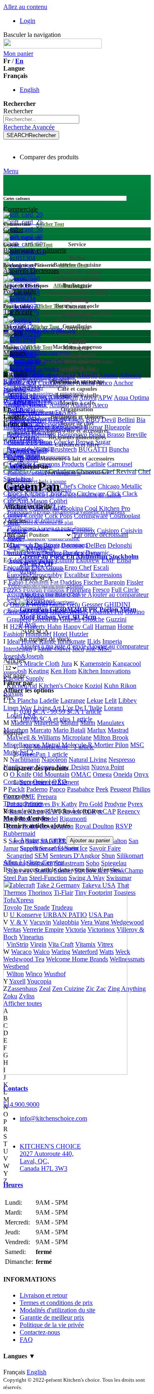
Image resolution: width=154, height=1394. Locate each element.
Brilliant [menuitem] (13, 441)
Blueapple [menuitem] (117, 427)
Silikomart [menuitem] (130, 855)
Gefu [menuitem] (73, 604)
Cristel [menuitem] (36, 530)
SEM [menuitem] (41, 855)
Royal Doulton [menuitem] (94, 826)
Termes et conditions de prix (56, 1302)
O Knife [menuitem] (20, 774)
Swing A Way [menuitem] (87, 877)
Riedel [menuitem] (49, 818)
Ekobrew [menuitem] (88, 560)
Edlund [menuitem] (64, 560)
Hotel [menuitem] (60, 634)
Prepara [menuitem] (47, 796)
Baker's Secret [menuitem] (27, 419)
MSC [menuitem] (137, 744)
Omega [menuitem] (102, 774)
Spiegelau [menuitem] (113, 863)
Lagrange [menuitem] (72, 700)
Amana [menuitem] (85, 382)
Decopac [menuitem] (72, 545)
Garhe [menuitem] (57, 604)
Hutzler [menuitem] (78, 634)
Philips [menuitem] (141, 789)
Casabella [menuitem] (15, 471)
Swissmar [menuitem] (118, 877)
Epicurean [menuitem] (16, 567)
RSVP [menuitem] (123, 826)
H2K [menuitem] (16, 626)
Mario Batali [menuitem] (69, 730)
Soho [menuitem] (92, 863)
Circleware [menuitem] (91, 493)
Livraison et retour (43, 1295)
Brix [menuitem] (31, 441)
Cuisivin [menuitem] (132, 530)
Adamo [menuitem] (108, 375)
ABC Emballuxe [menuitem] (54, 375)
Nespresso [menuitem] (121, 759)
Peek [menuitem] (102, 789)
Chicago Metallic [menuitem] (120, 486)
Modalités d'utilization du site (57, 1310)
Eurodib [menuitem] (17, 574)
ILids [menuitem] (94, 641)
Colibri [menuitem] (58, 501)
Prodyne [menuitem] (115, 803)
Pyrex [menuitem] (135, 803)
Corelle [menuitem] (33, 515)
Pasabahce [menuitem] (80, 789)
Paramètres (17, 401)
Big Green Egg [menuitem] (43, 427)
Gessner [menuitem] (92, 604)
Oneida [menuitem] (122, 774)
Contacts (15, 1088)
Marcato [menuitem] (40, 730)
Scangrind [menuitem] (20, 855)
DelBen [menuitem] (96, 545)
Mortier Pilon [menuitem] (111, 744)
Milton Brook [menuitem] (111, 737)
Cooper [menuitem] (13, 515)
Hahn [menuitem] (54, 626)
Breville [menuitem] (136, 434)
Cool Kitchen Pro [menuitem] (107, 508)
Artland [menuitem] (59, 404)
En (19, 60)
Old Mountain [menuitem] (51, 774)
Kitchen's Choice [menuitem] (61, 685)
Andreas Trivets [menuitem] (26, 397)
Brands (29, 459)
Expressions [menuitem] (106, 574)
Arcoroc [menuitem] (37, 404)
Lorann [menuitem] (113, 707)
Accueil (30, 451)
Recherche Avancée (29, 127)
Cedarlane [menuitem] (61, 471)
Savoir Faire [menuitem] (105, 848)
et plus (56, 718)
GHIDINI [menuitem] (117, 604)
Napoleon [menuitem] (54, 759)
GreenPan (44, 754)
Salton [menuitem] (118, 840)
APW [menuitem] (105, 397)
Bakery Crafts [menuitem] (66, 419)
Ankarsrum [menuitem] (63, 397)
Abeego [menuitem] (87, 375)
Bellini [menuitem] (126, 419)
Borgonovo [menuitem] (72, 434)
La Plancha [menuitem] (23, 700)
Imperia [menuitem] (112, 641)
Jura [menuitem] (66, 663)
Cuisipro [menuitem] (108, 530)
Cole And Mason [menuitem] (25, 501)
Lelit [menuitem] (111, 700)
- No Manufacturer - (57, 746)
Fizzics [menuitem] (12, 589)
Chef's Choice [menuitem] (78, 486)
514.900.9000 (21, 1104)
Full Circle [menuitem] (125, 589)
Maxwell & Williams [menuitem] (33, 737)
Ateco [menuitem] (100, 404)
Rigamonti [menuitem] (73, 818)
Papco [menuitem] (57, 789)
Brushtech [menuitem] (64, 449)
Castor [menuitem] (38, 471)
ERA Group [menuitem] (47, 567)
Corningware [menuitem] (91, 515)
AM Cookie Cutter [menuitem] (50, 382)
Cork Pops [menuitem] (58, 515)
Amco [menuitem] (104, 382)
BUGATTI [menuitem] (92, 449)
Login (27, 20)
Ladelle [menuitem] (49, 700)
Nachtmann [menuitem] (25, 759)
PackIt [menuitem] (16, 789)
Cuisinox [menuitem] (83, 530)
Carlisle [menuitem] (96, 464)
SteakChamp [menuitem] (126, 870)
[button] (53, 594)
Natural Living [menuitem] (88, 759)
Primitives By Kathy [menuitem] (50, 803)
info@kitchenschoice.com (53, 1118)
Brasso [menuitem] (115, 434)
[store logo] (52, 46)
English (29, 89)
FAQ (26, 1339)
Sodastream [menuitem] (69, 863)
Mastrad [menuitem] (118, 730)
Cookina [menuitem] (72, 508)
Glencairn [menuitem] (16, 611)
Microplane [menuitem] (77, 737)
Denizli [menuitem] (12, 552)
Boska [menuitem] (97, 434)
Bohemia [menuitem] (18, 434)
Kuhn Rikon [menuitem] (120, 685)
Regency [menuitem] (128, 811)
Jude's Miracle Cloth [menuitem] (33, 663)
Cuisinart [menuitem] (58, 530)
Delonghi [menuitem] (120, 545)
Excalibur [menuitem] (76, 574)
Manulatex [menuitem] (110, 722)
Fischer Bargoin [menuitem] (104, 582)
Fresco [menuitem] (101, 589)
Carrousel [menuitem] (119, 464)
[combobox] (41, 119)
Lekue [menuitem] (95, 700)
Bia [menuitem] (140, 419)
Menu (10, 170)
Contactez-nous (40, 1332)
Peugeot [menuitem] (120, 789)
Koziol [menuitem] (93, 685)
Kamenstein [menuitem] (95, 663)
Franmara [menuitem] (78, 589)
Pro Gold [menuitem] (91, 803)
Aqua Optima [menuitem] (131, 397)
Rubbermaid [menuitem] (19, 833)
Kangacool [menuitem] (127, 663)
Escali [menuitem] (101, 567)
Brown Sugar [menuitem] (93, 441)
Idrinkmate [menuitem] (71, 641)
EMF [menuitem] (108, 560)
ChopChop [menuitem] (60, 493)
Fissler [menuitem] (134, 582)
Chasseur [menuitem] (88, 471)
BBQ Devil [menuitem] (101, 419)
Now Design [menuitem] (73, 766)
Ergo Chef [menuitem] (78, 567)
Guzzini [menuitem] (116, 619)
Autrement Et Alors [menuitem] (51, 412)
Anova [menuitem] (88, 397)
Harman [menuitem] (105, 626)
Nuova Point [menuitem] (107, 766)
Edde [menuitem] (16, 560)
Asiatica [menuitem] (80, 404)
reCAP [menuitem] (106, 811)
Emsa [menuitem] (124, 560)
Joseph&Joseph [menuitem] (23, 656)
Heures (13, 1184)
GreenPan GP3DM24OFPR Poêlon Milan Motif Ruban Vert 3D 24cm (78, 613)
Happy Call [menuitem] (78, 626)
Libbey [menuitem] (127, 700)
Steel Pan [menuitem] (15, 877)
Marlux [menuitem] (96, 730)
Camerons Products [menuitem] (59, 464)
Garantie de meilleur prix (52, 1317)
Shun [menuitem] (108, 855)
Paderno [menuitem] (37, 789)
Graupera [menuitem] (19, 619)
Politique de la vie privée (52, 1324)
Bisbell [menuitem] (73, 427)
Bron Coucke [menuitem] (56, 441)
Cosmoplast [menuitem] (125, 515)
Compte (13, 394)
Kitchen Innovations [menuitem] (104, 670)
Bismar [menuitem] (93, 427)
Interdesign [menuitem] (17, 648)
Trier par (14, 534)
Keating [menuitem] (38, 670)
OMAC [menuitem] (81, 774)
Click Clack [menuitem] (122, 493)
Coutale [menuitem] (17, 530)
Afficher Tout (50, 224)
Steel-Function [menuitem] (48, 877)
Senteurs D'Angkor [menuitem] (75, 855)
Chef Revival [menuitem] (119, 471)
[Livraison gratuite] (65, 1072)
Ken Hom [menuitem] (63, 670)
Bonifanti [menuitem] (44, 434)
